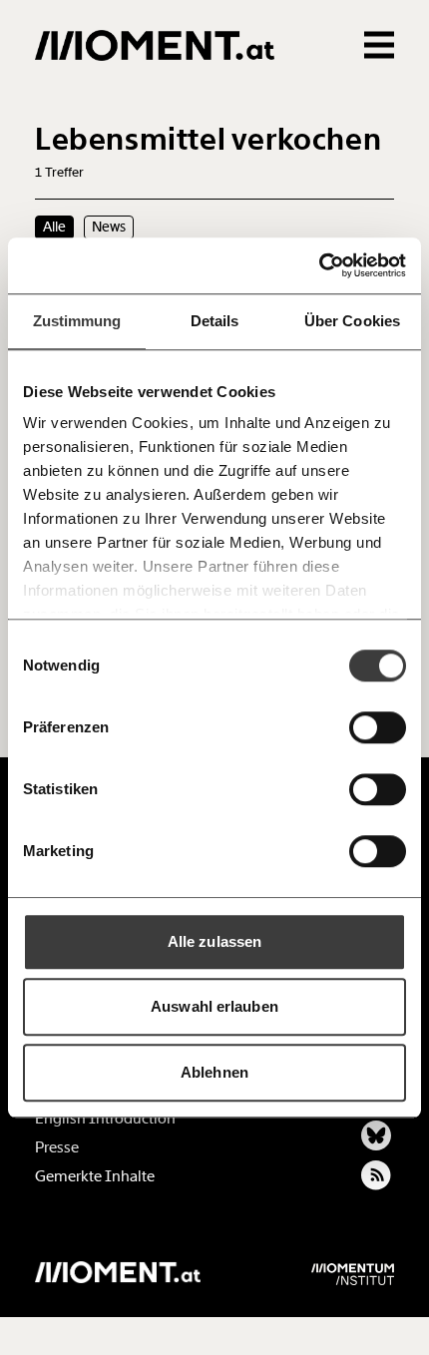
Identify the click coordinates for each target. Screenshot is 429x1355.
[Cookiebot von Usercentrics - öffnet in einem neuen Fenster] (318, 265)
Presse (57, 1147)
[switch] (377, 727)
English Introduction (105, 1119)
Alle (54, 226)
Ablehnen (214, 1072)
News (109, 226)
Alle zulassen (214, 941)
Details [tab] (215, 320)
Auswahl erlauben (214, 1006)
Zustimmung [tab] (77, 320)
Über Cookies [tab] (352, 320)
